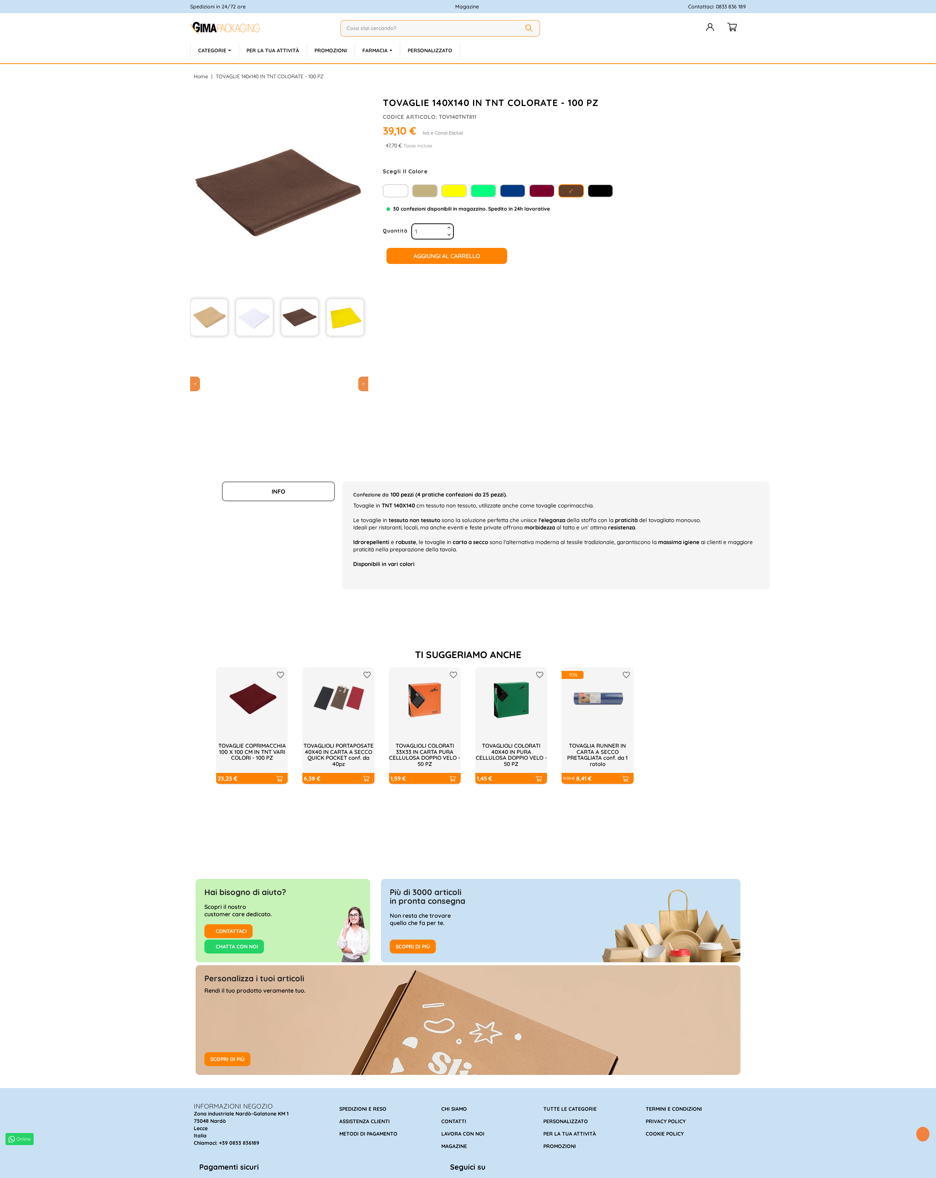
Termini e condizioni (674, 1109)
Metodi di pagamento (368, 1133)
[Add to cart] (279, 778)
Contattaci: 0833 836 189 (717, 6)
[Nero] (600, 190)
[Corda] (425, 190)
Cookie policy (665, 1133)
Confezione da (371, 494)
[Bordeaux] (542, 190)
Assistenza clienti (364, 1121)
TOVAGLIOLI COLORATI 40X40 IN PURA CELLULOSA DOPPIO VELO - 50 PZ (511, 754)
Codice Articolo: (410, 116)
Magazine (467, 6)
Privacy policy (666, 1121)
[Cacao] (571, 190)
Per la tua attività (569, 1133)
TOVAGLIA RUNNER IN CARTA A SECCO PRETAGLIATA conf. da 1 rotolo (597, 754)
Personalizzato (565, 1121)
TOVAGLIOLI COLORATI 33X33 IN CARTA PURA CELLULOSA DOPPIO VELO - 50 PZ (424, 754)
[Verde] (483, 190)
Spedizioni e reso (362, 1109)
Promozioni (559, 1146)
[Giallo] (454, 190)
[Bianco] (395, 190)
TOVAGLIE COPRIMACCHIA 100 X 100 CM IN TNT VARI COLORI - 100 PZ (252, 751)
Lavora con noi (462, 1133)
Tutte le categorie (570, 1109)
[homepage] (262, 28)
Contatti (453, 1121)
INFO (278, 491)
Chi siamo (454, 1109)
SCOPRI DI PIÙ (413, 946)
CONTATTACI (230, 931)
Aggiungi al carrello (447, 256)
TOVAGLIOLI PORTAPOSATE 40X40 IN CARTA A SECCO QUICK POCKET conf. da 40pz (338, 754)
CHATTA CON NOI (236, 946)
